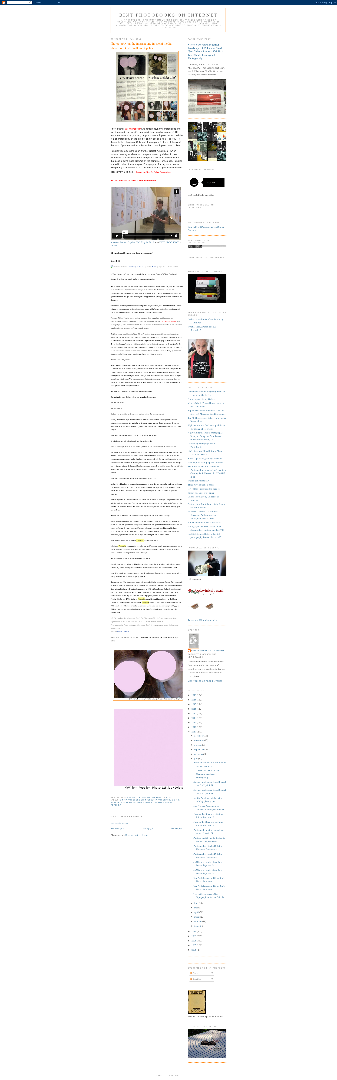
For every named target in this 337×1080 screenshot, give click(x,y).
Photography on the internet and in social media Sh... (208, 831)
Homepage (148, 828)
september (199, 749)
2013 (194, 722)
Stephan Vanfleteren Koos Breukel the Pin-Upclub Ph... (209, 783)
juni (196, 903)
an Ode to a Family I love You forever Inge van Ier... (207, 863)
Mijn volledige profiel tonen (205, 681)
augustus (198, 754)
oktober (198, 744)
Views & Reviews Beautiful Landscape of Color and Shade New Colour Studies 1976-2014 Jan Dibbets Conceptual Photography (205, 51)
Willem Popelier (123, 631)
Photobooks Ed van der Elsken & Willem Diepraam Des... (209, 839)
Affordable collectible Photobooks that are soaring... (209, 764)
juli (196, 758)
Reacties (196, 979)
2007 (194, 945)
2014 (194, 717)
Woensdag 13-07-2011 (137, 266)
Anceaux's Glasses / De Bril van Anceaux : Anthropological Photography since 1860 (203, 515)
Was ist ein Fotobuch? (198, 480)
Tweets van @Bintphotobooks (202, 620)
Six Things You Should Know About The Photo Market (205, 452)
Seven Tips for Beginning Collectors (205, 458)
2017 (194, 704)
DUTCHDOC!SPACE (169, 242)
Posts (194, 973)
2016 (194, 708)
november (199, 740)
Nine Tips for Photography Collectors (205, 462)
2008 (194, 940)
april (196, 912)
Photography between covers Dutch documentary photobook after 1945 (206, 528)
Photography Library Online (201, 399)
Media (154, 266)
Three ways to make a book (201, 484)
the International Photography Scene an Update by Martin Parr (206, 393)
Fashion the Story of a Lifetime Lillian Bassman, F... (208, 815)
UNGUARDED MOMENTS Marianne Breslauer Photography (206, 774)
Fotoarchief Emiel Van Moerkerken (204, 522)
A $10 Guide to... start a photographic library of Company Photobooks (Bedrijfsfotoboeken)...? (205, 436)
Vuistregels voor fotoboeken (201, 492)
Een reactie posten (119, 822)
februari (198, 921)
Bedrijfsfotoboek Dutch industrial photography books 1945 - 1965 (204, 535)
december (199, 735)
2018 (194, 699)
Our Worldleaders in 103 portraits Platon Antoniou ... (209, 879)
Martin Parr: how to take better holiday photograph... (207, 799)
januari (197, 925)
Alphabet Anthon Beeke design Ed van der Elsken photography (206, 427)
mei (196, 907)
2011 (194, 731)
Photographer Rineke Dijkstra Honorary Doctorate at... (207, 847)
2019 (194, 695)
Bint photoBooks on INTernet (168, 15)
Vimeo (114, 245)
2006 (194, 949)
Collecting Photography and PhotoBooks (201, 445)
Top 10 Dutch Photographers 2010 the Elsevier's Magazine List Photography (207, 412)
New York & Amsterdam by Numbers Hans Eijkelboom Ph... (209, 807)
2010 (194, 931)
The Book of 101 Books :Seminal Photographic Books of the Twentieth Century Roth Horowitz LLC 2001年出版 (207, 471)
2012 (194, 727)
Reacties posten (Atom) (136, 835)
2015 (194, 713)
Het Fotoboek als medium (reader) (204, 488)
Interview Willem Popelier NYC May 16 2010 (132, 242)
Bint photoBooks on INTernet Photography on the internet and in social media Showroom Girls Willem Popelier (145, 802)
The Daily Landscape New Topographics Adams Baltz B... (209, 895)
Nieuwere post (117, 828)
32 (165, 266)
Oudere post (177, 828)
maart (197, 916)
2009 (194, 936)
